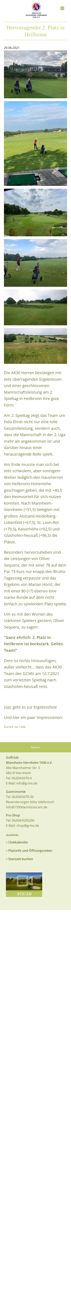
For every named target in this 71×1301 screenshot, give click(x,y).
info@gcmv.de (26, 783)
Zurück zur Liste (15, 727)
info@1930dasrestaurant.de (26, 807)
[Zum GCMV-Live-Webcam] (24, 884)
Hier (8, 707)
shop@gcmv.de (27, 825)
